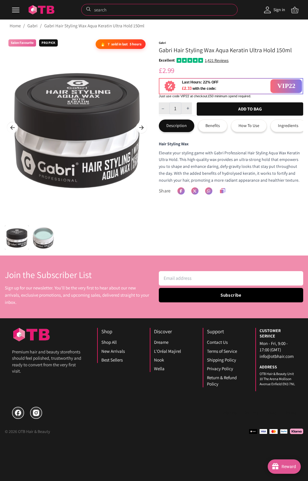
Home (15, 26)
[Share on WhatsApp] (208, 191)
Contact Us (217, 342)
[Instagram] (36, 413)
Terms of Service (222, 351)
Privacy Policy (220, 368)
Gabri (32, 26)
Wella (159, 368)
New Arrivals (113, 351)
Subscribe (230, 295)
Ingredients (288, 125)
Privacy (272, 413)
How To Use (249, 125)
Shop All (109, 342)
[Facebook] (18, 413)
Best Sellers (112, 360)
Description (176, 125)
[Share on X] (195, 191)
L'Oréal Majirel (167, 351)
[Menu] (16, 10)
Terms (290, 413)
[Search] (89, 9)
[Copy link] (222, 191)
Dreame (161, 342)
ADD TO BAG (250, 109)
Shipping (229, 413)
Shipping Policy (221, 360)
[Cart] (294, 10)
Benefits (212, 125)
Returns (251, 413)
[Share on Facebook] (181, 191)
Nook (159, 360)
